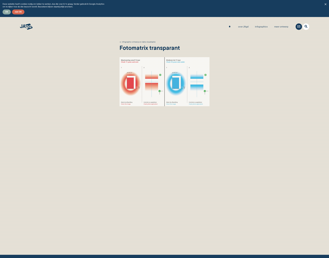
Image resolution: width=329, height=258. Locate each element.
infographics (261, 26)
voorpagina (230, 26)
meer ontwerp (281, 26)
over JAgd (243, 26)
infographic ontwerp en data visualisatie (139, 42)
